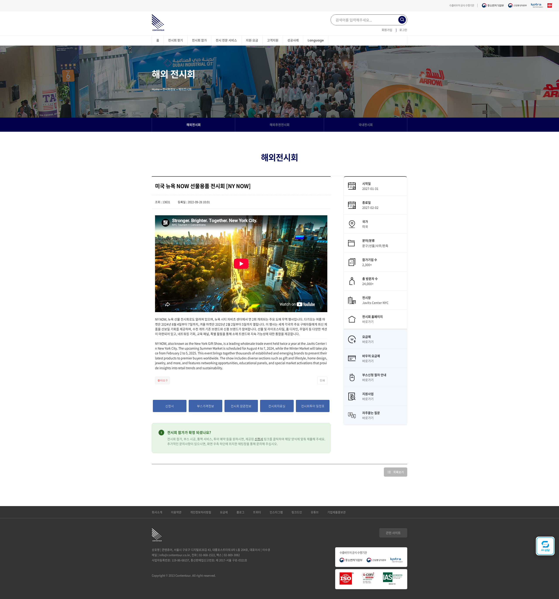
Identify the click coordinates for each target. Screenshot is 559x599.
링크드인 (297, 512)
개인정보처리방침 (200, 512)
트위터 (257, 512)
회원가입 (387, 30)
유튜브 (315, 512)
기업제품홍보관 (336, 512)
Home (156, 89)
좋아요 (162, 380)
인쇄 (322, 380)
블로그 (240, 512)
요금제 (224, 512)
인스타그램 (276, 512)
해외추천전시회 (280, 124)
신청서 (259, 439)
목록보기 (398, 472)
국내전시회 (366, 124)
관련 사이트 (393, 533)
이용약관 (176, 512)
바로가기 (368, 321)
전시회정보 (169, 89)
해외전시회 (193, 124)
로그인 (403, 30)
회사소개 (157, 512)
